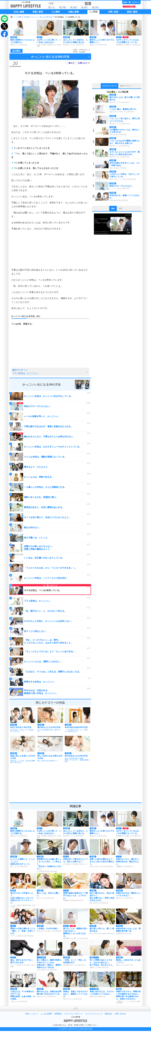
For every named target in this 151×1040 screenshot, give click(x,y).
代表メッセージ (31, 1014)
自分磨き (27, 17)
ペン (53, 7)
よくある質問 (46, 1014)
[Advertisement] (50, 249)
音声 (120, 208)
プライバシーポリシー (73, 1014)
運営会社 (108, 1014)
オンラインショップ (93, 1014)
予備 (63, 7)
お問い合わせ (120, 1014)
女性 (96, 7)
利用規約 (58, 1014)
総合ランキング (125, 86)
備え (85, 7)
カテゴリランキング (109, 86)
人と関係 (18, 17)
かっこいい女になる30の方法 (42, 17)
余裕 (74, 7)
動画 (113, 208)
